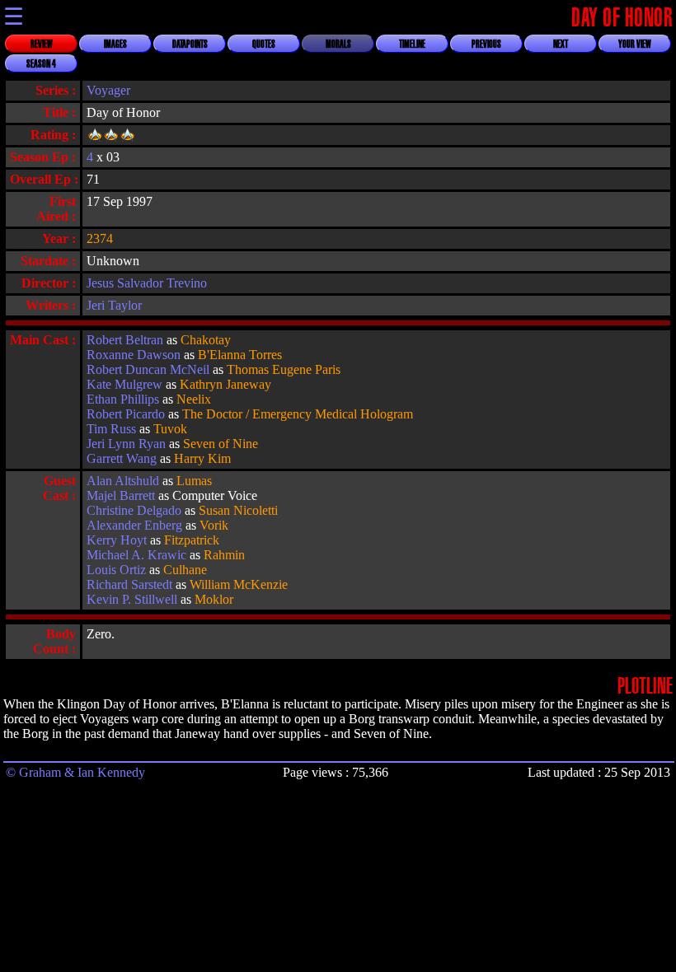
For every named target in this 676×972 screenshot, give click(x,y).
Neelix (193, 399)
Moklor (214, 599)
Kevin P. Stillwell (132, 599)
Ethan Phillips (123, 399)
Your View (634, 44)
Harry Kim (202, 458)
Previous (486, 44)
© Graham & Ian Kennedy (75, 772)
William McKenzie (239, 584)
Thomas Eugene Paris (283, 369)
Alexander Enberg (134, 525)
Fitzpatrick (191, 540)
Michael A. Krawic (136, 555)
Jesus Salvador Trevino (147, 283)
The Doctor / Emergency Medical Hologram (297, 414)
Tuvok (170, 429)
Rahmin (224, 555)
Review (42, 44)
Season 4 (41, 64)
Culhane (185, 570)
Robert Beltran (125, 340)
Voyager (108, 90)
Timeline (412, 44)
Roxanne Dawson (134, 355)
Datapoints (190, 44)
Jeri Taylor (114, 305)
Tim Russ (111, 429)
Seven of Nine (220, 444)
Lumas (194, 481)
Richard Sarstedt (129, 584)
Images (115, 44)
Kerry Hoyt (117, 540)
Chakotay (206, 340)
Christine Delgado (134, 510)
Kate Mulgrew (124, 384)
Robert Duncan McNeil (148, 369)
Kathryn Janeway (225, 384)
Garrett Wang (122, 458)
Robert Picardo (126, 414)
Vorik (214, 525)
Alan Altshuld (123, 481)
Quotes (263, 44)
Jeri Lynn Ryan (126, 444)
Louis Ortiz (116, 570)
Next (560, 44)
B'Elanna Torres (240, 355)
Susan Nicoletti (238, 510)
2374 (100, 238)
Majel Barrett (121, 495)
